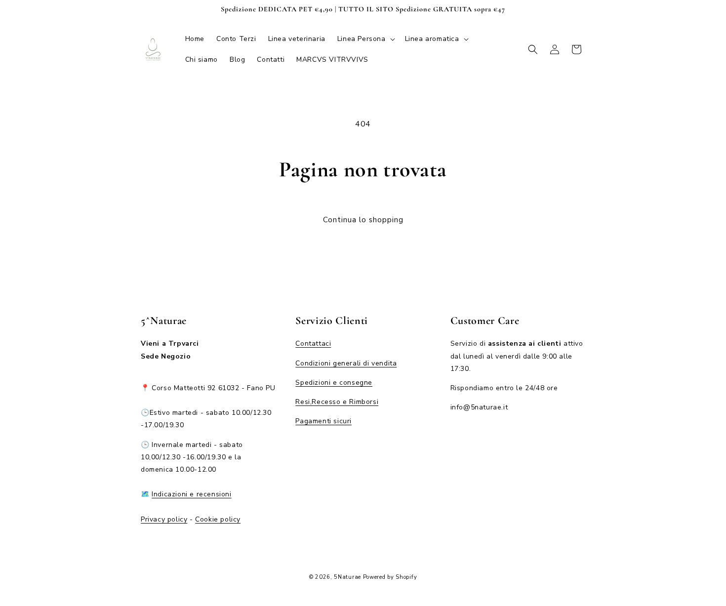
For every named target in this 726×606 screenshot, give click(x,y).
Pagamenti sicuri (323, 420)
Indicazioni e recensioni (191, 494)
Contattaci (313, 343)
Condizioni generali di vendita (346, 362)
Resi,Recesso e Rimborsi (336, 401)
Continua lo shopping (363, 220)
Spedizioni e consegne (333, 382)
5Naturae (347, 577)
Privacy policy (164, 519)
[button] (365, 39)
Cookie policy (218, 519)
